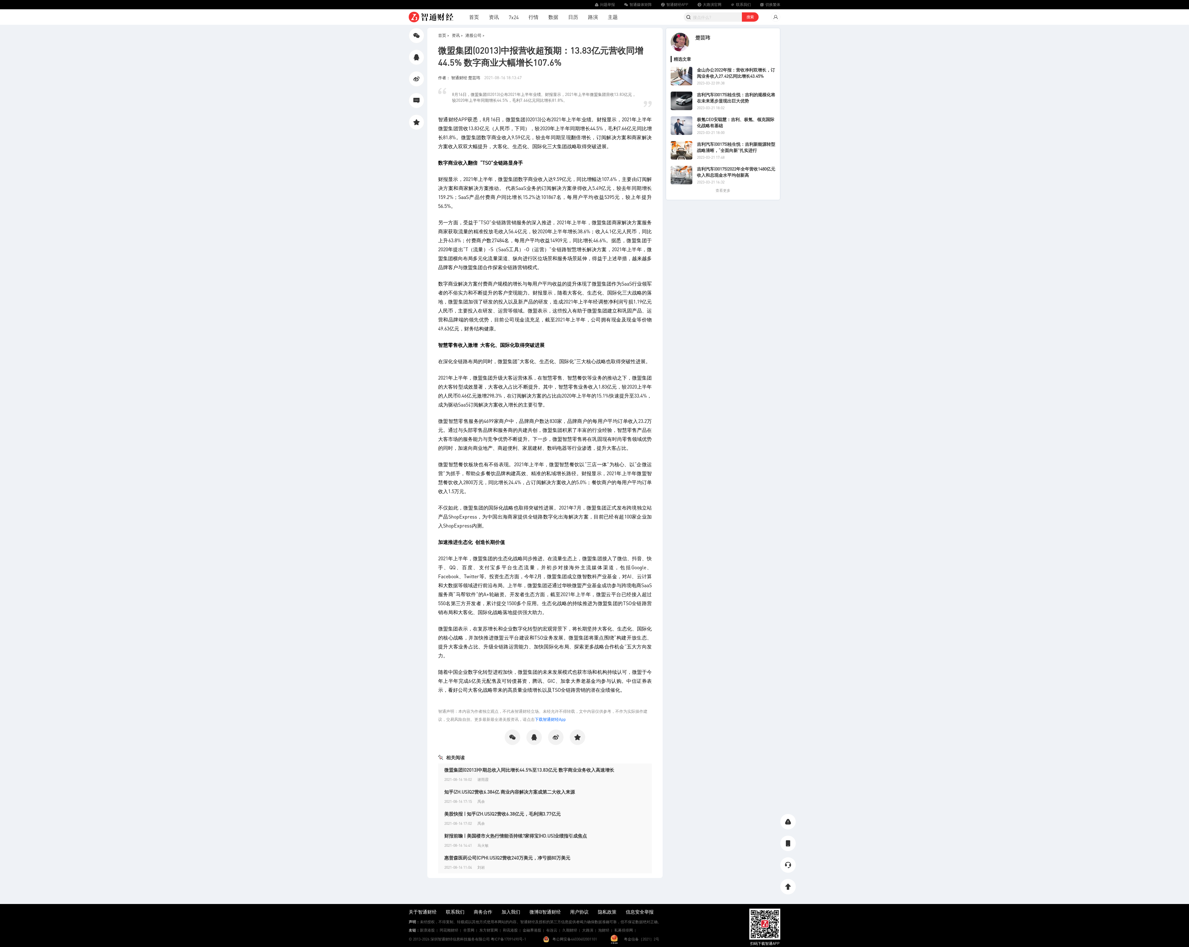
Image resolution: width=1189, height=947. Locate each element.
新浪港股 (427, 930)
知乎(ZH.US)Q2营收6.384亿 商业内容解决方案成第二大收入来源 (509, 792)
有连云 (551, 930)
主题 (613, 17)
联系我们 (455, 912)
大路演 (587, 930)
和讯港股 (510, 930)
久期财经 (569, 930)
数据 (553, 17)
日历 (573, 17)
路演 (593, 17)
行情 (533, 17)
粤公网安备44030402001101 (574, 939)
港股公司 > (475, 35)
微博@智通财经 (545, 912)
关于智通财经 (423, 912)
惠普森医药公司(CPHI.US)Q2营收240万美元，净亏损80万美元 (507, 857)
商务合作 (483, 912)
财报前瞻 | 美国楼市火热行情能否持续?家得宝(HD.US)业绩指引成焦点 (515, 836)
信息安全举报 (640, 912)
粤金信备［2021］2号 (641, 939)
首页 (474, 17)
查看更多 (723, 190)
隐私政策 (607, 912)
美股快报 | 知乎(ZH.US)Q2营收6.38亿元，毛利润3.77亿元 (502, 814)
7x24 (514, 17)
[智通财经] (431, 17)
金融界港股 (532, 930)
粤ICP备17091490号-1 (508, 939)
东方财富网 (488, 930)
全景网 (468, 930)
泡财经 (603, 930)
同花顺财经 (449, 930)
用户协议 (579, 912)
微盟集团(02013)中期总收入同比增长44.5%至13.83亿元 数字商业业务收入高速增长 (529, 770)
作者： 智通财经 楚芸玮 (459, 77)
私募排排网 (623, 930)
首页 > (443, 35)
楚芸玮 (702, 37)
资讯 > (457, 35)
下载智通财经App (550, 719)
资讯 (494, 17)
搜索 (750, 17)
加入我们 (511, 912)
